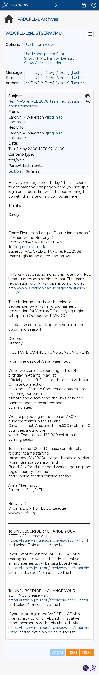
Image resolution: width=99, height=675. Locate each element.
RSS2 (87, 652)
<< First (31, 72)
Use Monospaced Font (44, 53)
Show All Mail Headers (43, 63)
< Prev (47, 72)
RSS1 (72, 652)
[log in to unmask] (30, 246)
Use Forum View (39, 44)
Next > (62, 72)
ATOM (57, 652)
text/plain (16, 171)
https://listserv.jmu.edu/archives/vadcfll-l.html (48, 540)
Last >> (78, 72)
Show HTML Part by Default (49, 58)
